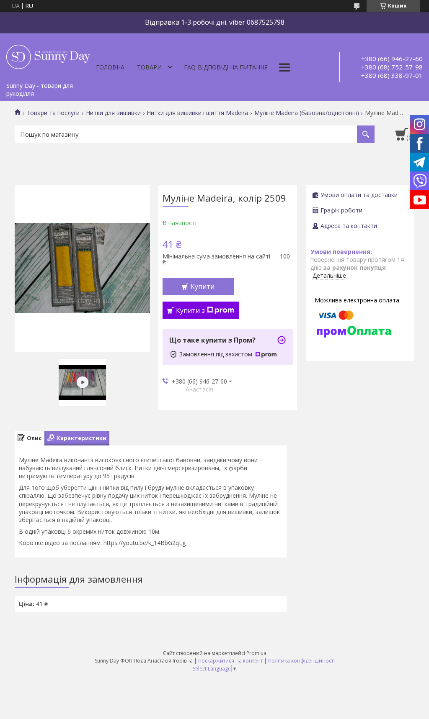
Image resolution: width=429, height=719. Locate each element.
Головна (110, 67)
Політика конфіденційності (301, 660)
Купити (202, 286)
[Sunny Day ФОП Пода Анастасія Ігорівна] (48, 55)
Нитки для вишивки (113, 113)
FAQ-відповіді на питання (226, 67)
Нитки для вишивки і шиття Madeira (197, 113)
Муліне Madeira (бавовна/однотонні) (306, 113)
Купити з (190, 310)
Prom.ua (256, 653)
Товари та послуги (53, 113)
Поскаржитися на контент (230, 660)
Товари (149, 67)
